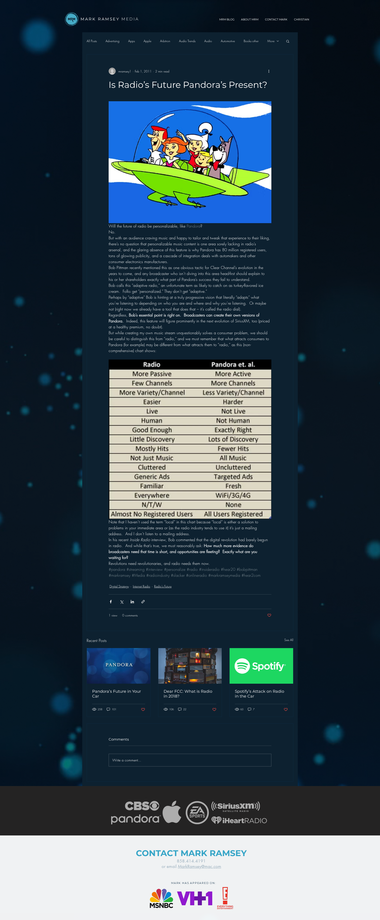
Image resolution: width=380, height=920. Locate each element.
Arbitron (165, 41)
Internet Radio (141, 586)
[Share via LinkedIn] (132, 602)
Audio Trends (187, 41)
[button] (288, 41)
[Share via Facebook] (111, 602)
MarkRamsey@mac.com (199, 866)
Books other (251, 41)
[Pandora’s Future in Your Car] (118, 666)
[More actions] (268, 71)
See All (288, 640)
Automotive (228, 41)
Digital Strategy (119, 586)
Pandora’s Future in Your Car (116, 694)
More (270, 41)
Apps (131, 41)
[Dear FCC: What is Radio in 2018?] (190, 666)
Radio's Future (163, 586)
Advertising (112, 41)
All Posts (92, 41)
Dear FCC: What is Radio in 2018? (188, 694)
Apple (147, 41)
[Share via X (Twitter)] (121, 602)
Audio (208, 41)
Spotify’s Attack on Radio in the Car (259, 694)
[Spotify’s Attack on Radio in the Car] (261, 666)
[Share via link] (143, 602)
